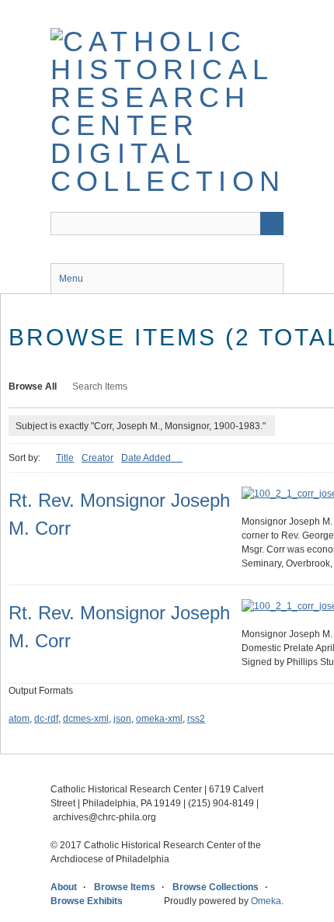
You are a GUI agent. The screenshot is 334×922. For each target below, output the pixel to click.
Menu (71, 278)
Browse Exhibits (86, 901)
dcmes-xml (86, 718)
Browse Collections (215, 887)
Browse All (33, 386)
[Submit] (272, 223)
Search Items (99, 386)
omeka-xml (159, 718)
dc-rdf (46, 718)
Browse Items (124, 887)
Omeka (266, 901)
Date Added (147, 457)
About (63, 887)
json (122, 718)
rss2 (196, 718)
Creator (97, 457)
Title (65, 457)
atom (19, 718)
